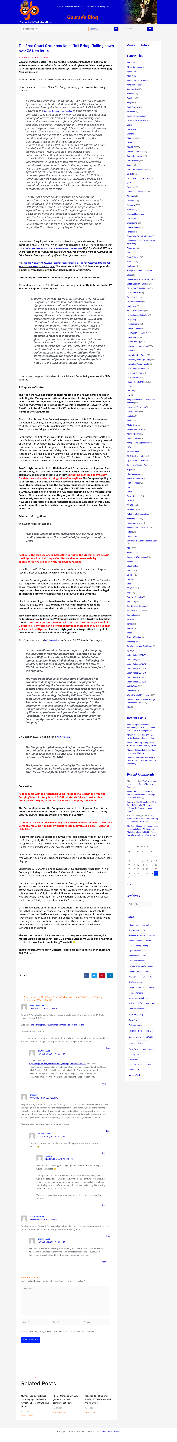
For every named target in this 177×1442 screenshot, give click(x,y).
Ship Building (132, 566)
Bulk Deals (131, 129)
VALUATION (132, 686)
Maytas (151, 987)
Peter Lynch (150, 1003)
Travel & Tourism (134, 637)
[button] (86, 975)
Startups (130, 579)
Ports (129, 487)
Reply (107, 1048)
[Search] (116, 29)
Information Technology (137, 333)
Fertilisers (131, 232)
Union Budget (134, 1070)
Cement (130, 134)
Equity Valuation (135, 951)
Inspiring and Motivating (137, 346)
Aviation (130, 94)
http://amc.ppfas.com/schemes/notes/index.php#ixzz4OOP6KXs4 (57, 1064)
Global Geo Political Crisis (138, 288)
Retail (129, 532)
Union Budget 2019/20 (136, 682)
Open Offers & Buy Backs (137, 460)
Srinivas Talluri (134, 1060)
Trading (130, 633)
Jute (129, 395)
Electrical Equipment (135, 214)
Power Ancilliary (134, 496)
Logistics (131, 416)
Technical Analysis (135, 610)
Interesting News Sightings (138, 359)
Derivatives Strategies (136, 192)
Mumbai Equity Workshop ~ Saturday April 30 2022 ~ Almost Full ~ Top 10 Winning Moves (141, 728)
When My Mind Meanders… (138, 695)
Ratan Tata (133, 1020)
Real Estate (132, 509)
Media (129, 420)
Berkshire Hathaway (137, 936)
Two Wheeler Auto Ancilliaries (139, 646)
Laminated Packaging (136, 407)
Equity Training (142, 946)
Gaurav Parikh (135, 971)
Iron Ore (130, 391)
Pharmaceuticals (134, 474)
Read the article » (27, 1416)
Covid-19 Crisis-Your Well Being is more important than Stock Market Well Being (141, 760)
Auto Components (134, 85)
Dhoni (148, 941)
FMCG (129, 253)
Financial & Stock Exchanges (139, 236)
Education (131, 209)
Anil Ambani (134, 930)
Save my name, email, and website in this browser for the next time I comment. (60, 1331)
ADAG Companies (134, 67)
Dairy (129, 183)
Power (129, 492)
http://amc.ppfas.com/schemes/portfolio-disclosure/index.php (57, 1025)
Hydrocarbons (133, 324)
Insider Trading (133, 342)
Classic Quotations (135, 152)
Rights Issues (132, 536)
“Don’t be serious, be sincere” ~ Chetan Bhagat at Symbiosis (142, 784)
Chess (129, 143)
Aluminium (131, 76)
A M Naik (145, 925)
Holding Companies (135, 310)
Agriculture (131, 71)
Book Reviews (133, 107)
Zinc (129, 707)
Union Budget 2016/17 (136, 677)
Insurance (131, 351)
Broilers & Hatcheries (136, 116)
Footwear (131, 266)
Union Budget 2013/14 (136, 668)
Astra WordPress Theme (109, 1431)
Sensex (130, 561)
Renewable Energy (135, 523)
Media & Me (132, 425)
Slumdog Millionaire (136, 1055)
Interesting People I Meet (137, 364)
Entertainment (133, 227)
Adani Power (133, 925)
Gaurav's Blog (82, 17)
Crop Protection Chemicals (138, 178)
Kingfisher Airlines (135, 982)
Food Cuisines (133, 257)
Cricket (130, 174)
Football (130, 261)
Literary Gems (133, 411)
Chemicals (131, 138)
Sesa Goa (133, 1049)
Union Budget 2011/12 (136, 659)
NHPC (131, 1003)
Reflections (131, 518)
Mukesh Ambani (136, 993)
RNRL (148, 1031)
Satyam (149, 1037)
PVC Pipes (131, 505)
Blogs (129, 103)
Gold (147, 971)
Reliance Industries (137, 1025)
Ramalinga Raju (136, 1014)
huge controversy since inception (58, 111)
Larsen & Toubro (136, 987)
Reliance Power (135, 1031)
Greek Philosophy (134, 302)
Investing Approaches (136, 368)
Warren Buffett (135, 1075)
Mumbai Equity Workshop (138, 998)
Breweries (131, 111)
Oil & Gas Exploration (136, 456)
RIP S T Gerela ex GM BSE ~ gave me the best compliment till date (66, 1399)
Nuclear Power (133, 452)
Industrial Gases (134, 328)
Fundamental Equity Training (141, 966)
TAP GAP (131, 601)
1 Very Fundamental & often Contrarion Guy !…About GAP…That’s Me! (142, 818)
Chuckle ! (131, 147)
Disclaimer (145, 45)
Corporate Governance (136, 169)
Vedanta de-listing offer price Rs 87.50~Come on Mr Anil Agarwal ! (98, 1399)
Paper (129, 469)
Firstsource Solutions (137, 956)
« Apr (129, 885)
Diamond (131, 196)
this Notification (52, 640)
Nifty (129, 447)
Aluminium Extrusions (136, 80)
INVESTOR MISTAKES (136, 382)
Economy (131, 205)
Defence (130, 187)
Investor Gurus (133, 377)
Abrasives (131, 62)
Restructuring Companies (137, 527)
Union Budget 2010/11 (136, 655)
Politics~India (133, 483)
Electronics (131, 218)
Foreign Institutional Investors (139, 270)
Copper (130, 165)
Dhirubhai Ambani (135, 941)
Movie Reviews (133, 434)
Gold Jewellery (133, 297)
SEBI (129, 548)
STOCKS (130, 588)
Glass (129, 275)
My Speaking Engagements (138, 443)
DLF (130, 946)
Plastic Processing (135, 478)
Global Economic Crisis (137, 284)
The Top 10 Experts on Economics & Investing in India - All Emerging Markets (142, 829)
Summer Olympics (135, 597)
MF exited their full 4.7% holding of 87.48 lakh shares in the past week (52, 248)
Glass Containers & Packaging (140, 279)
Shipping (131, 570)
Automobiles (132, 89)
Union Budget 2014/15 (136, 673)
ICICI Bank (133, 977)
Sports (130, 575)
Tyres (129, 650)
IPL (150, 977)
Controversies (133, 160)
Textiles (130, 628)
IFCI (143, 977)
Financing (131, 248)
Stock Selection (135, 1065)
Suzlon (148, 1065)
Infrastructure (132, 337)
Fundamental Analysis (137, 961)
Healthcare (131, 306)
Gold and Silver (133, 293)
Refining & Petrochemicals (138, 514)
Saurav (130, 802)
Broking (130, 125)
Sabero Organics (135, 1037)
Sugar (129, 593)
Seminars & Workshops (137, 557)
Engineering (132, 223)
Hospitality (131, 319)
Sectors (130, 552)
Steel (129, 584)
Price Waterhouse (136, 1009)
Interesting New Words (136, 355)
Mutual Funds (133, 438)
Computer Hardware (135, 156)
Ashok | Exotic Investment (138, 791)
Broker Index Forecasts (136, 120)
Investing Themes (134, 373)
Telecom (130, 619)
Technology (132, 615)
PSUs (129, 501)
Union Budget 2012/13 (136, 664)
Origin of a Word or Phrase (138, 465)
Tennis (130, 624)
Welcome (131, 45)
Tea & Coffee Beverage (136, 606)
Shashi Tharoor (148, 1049)
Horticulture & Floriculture (138, 315)
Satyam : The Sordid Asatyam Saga (142, 541)
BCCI (145, 930)
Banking (130, 98)
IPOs (129, 386)
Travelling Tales (133, 642)
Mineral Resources (135, 429)
